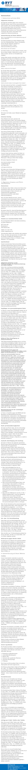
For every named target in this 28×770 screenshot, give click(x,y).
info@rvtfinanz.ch (16, 767)
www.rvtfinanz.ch (14, 769)
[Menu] (2, 2)
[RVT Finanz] (12, 4)
